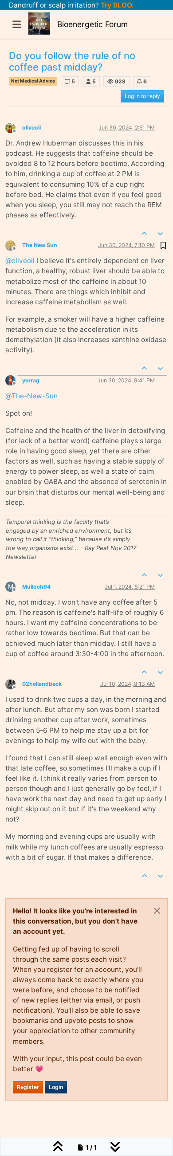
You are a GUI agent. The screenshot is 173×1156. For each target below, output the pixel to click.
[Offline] (13, 127)
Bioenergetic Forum (92, 24)
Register (28, 1087)
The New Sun (39, 245)
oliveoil (31, 127)
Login (56, 1087)
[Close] (157, 911)
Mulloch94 (36, 586)
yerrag (30, 380)
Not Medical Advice (33, 81)
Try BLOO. (116, 5)
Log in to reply (142, 96)
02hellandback (42, 683)
